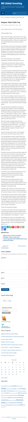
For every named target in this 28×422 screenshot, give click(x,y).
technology (3, 405)
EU (4, 393)
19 (1, 372)
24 (20, 372)
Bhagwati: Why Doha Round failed (9, 334)
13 (5, 369)
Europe (10, 393)
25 (23, 372)
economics (16, 391)
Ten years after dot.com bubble (8, 353)
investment (4, 400)
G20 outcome (22, 246)
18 (23, 369)
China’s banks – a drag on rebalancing (10, 347)
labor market (13, 400)
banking (10, 386)
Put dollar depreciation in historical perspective (12, 336)
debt (2, 391)
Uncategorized (8, 17)
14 (9, 369)
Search (25, 13)
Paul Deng (4, 25)
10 (20, 367)
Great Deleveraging (7, 395)
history (16, 395)
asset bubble (4, 386)
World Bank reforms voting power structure (12, 344)
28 (9, 374)
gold (2, 395)
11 (23, 367)
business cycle (20, 386)
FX (26, 393)
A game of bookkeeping (4, 247)
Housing (21, 395)
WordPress (9, 417)
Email (2, 278)
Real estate (8, 402)
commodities (8, 388)
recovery (19, 403)
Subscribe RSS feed (5, 321)
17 (20, 369)
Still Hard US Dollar (8, 240)
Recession (13, 403)
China (3, 388)
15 (12, 369)
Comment (4, 257)
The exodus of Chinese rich (7, 355)
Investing (20, 397)
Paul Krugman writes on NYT (8, 29)
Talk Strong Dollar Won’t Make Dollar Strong (15, 239)
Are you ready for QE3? (6, 339)
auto (8, 386)
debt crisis (7, 391)
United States (17, 405)
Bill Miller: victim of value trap (11, 237)
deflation (12, 391)
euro (7, 393)
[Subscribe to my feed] (4, 318)
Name (3, 272)
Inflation (9, 397)
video (21, 405)
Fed (18, 393)
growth (12, 395)
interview (14, 397)
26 (1, 374)
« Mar (2, 378)
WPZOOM (14, 418)
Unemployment (10, 405)
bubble (14, 386)
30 (16, 374)
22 (12, 372)
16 (16, 369)
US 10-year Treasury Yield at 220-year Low (11, 350)
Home (2, 17)
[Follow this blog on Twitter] (5, 325)
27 (5, 374)
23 (16, 372)
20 (5, 372)
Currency (22, 388)
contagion (14, 388)
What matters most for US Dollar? (12, 235)
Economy (20, 391)
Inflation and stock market (7, 342)
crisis (18, 388)
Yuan (5, 406)
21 (9, 372)
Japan (10, 400)
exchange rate (14, 393)
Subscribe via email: (7, 307)
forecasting (23, 393)
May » (6, 378)
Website (3, 283)
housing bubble (4, 397)
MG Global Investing (11, 3)
